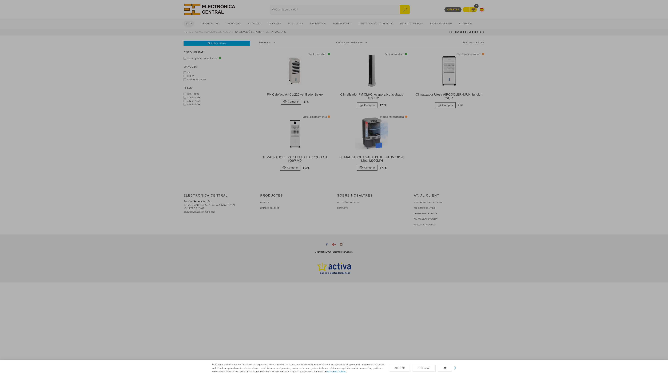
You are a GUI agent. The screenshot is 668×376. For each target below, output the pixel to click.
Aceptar (400, 368)
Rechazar (424, 368)
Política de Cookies (336, 371)
